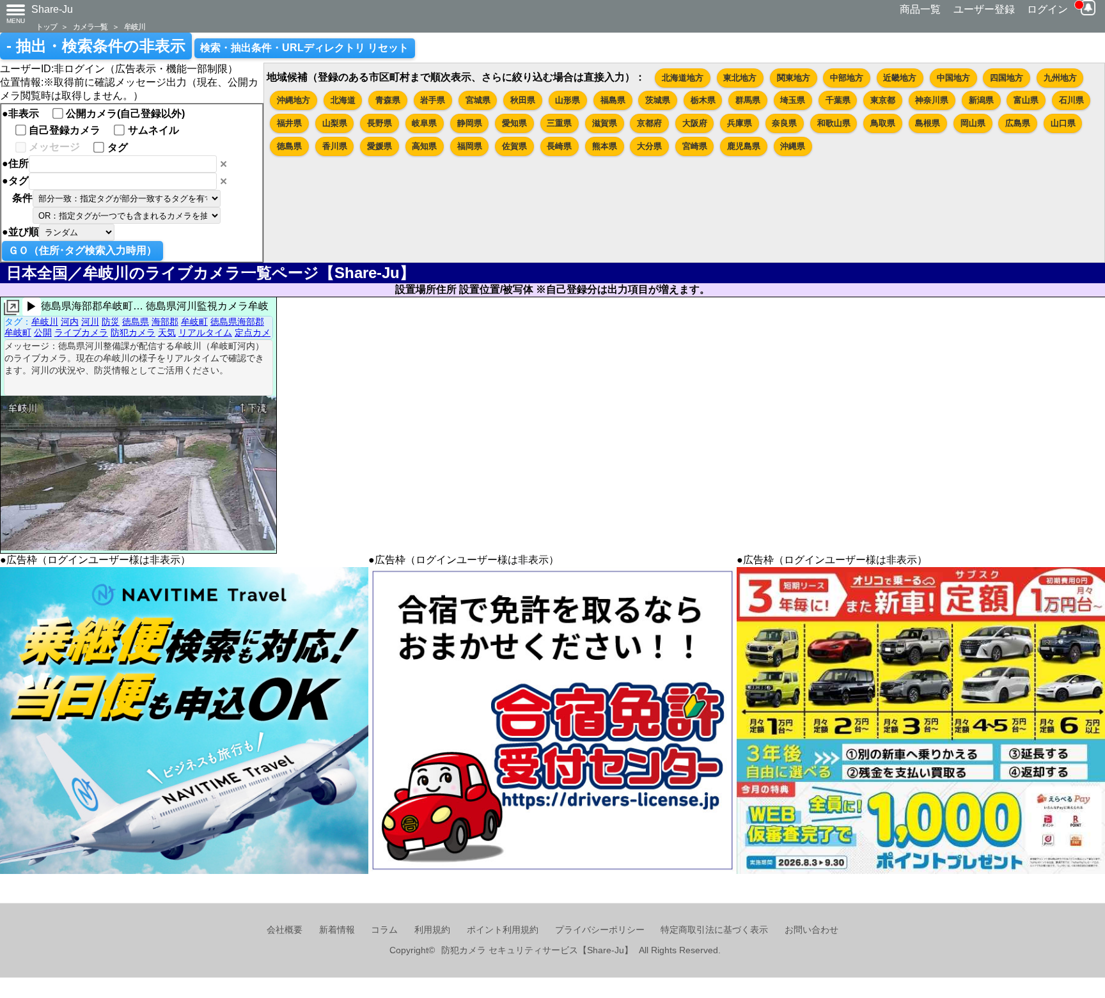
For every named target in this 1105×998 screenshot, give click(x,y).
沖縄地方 (293, 100)
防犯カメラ (133, 332)
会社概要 (284, 930)
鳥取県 (882, 123)
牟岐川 (134, 26)
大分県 (649, 146)
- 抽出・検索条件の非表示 (95, 46)
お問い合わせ (811, 930)
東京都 (882, 100)
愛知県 (514, 123)
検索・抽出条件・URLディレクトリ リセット (304, 47)
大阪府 (694, 123)
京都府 (649, 123)
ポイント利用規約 (502, 930)
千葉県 (838, 100)
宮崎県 (694, 146)
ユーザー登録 (984, 9)
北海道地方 (682, 77)
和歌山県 (833, 123)
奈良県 (784, 123)
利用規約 (432, 930)
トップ (46, 26)
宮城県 (478, 100)
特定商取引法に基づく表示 (714, 930)
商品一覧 (920, 9)
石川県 (1071, 100)
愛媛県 (379, 146)
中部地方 (846, 77)
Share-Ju (52, 9)
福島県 (612, 100)
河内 (70, 321)
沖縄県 (792, 146)
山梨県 (334, 123)
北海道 (343, 100)
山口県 (1063, 123)
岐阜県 (424, 123)
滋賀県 (604, 123)
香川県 (334, 146)
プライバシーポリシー (600, 930)
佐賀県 (514, 146)
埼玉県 (792, 100)
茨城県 (657, 100)
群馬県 (747, 100)
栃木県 (703, 100)
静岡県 (469, 123)
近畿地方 (899, 77)
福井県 (289, 123)
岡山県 (972, 123)
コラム (384, 930)
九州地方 (1060, 77)
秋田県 (522, 100)
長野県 (379, 123)
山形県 (567, 100)
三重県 (559, 123)
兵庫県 (739, 123)
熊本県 (604, 146)
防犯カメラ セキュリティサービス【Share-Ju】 (537, 950)
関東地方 (793, 77)
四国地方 (1006, 77)
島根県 (927, 123)
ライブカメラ (81, 332)
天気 (167, 332)
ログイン (1047, 9)
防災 (111, 321)
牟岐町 (194, 321)
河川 (90, 321)
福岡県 (469, 146)
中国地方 (953, 77)
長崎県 (559, 146)
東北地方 (739, 77)
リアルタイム (205, 332)
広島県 (1017, 123)
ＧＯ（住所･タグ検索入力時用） (82, 250)
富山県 (1026, 100)
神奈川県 (931, 100)
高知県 (424, 146)
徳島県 (289, 146)
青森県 (387, 100)
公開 (43, 332)
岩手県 (432, 100)
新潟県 (981, 100)
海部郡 (165, 321)
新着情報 (337, 930)
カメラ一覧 (90, 26)
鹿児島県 (743, 146)
